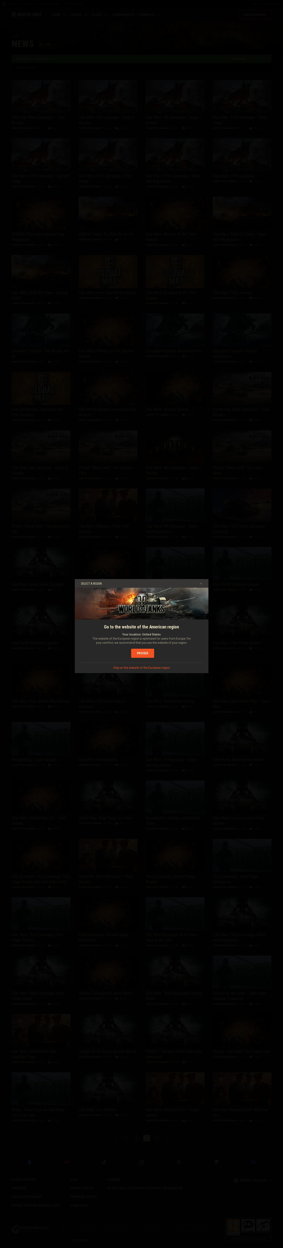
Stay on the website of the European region (141, 667)
